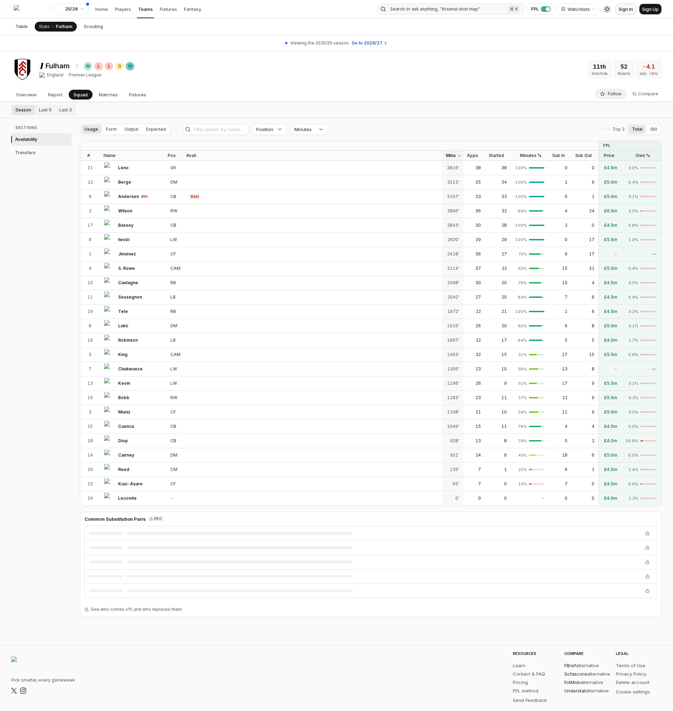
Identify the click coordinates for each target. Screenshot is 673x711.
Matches (108, 94)
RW (173, 210)
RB (173, 282)
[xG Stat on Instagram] (23, 690)
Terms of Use (630, 665)
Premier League (85, 74)
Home (101, 9)
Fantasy (192, 9)
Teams (145, 9)
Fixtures (168, 9)
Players (123, 9)
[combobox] (76, 66)
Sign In (626, 9)
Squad (81, 94)
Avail (191, 155)
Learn (519, 665)
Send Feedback (530, 700)
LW (173, 239)
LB (173, 297)
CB (173, 196)
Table (21, 26)
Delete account (633, 682)
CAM (175, 268)
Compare (648, 93)
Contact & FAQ (529, 674)
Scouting (93, 26)
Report (55, 94)
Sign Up (650, 9)
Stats (44, 26)
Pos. (172, 155)
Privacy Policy (631, 674)
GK (173, 167)
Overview (26, 94)
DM (173, 182)
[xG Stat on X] (14, 690)
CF (173, 254)
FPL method (525, 690)
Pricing (520, 682)
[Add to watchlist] (134, 168)
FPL (535, 9)
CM (173, 469)
